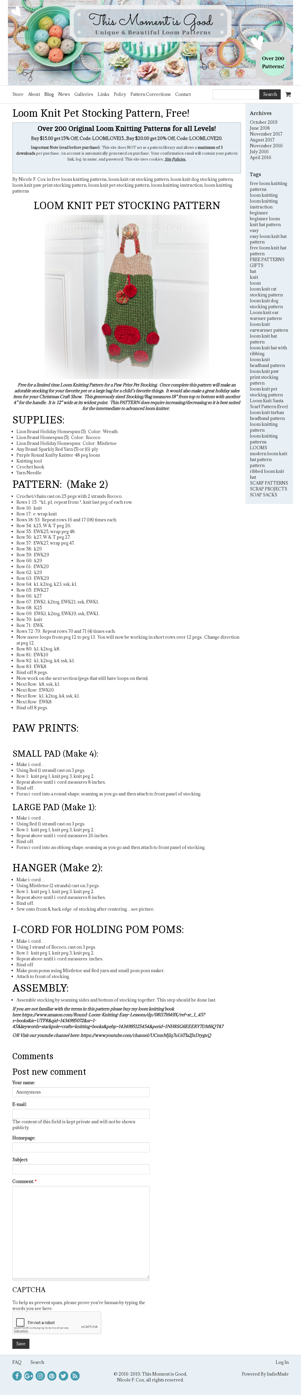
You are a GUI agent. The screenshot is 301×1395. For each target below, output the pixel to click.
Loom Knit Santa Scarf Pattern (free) (269, 403)
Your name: (23, 1082)
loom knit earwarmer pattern (269, 327)
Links (103, 94)
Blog (49, 94)
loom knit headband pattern (267, 362)
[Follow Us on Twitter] (63, 1376)
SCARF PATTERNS (269, 483)
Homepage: (23, 1138)
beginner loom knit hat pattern (265, 221)
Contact (183, 94)
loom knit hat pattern (263, 339)
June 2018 (260, 128)
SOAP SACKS (263, 495)
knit (254, 277)
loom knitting (264, 195)
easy (254, 230)
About (34, 94)
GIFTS (256, 265)
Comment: (24, 1181)
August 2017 (262, 140)
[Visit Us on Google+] (29, 1376)
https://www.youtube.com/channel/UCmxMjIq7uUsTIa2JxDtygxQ (146, 1035)
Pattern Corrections (151, 94)
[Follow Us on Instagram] (40, 1376)
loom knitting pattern (264, 427)
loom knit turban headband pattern (267, 415)
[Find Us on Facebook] (17, 1376)
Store (18, 94)
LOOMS (258, 447)
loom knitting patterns (264, 439)
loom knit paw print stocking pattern (49, 185)
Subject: (20, 1159)
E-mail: (19, 1104)
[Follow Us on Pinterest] (52, 1376)
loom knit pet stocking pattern (118, 185)
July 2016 (259, 151)
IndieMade (278, 1374)
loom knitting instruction (177, 185)
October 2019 (263, 122)
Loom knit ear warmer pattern (266, 315)
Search (37, 1362)
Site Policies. (175, 159)
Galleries (83, 94)
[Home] (150, 42)
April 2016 (260, 157)
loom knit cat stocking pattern (138, 179)
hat (253, 271)
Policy (120, 94)
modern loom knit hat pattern (268, 456)
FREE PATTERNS (267, 259)
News (64, 94)
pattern (257, 465)
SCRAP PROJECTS (268, 489)
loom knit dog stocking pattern (201, 179)
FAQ (16, 1362)
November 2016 (266, 145)
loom (255, 283)
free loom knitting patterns (79, 179)
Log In (282, 1362)
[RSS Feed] (75, 1376)
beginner (259, 213)
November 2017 (266, 134)
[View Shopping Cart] (287, 92)
